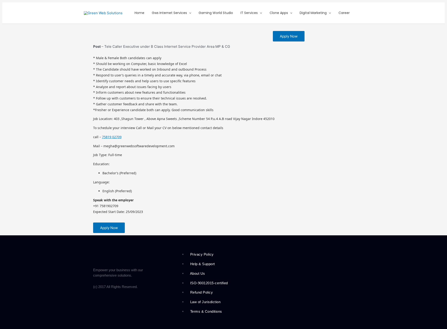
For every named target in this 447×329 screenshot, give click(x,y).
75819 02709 (112, 137)
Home (139, 12)
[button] (189, 13)
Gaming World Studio (216, 12)
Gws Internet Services (169, 12)
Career (344, 12)
